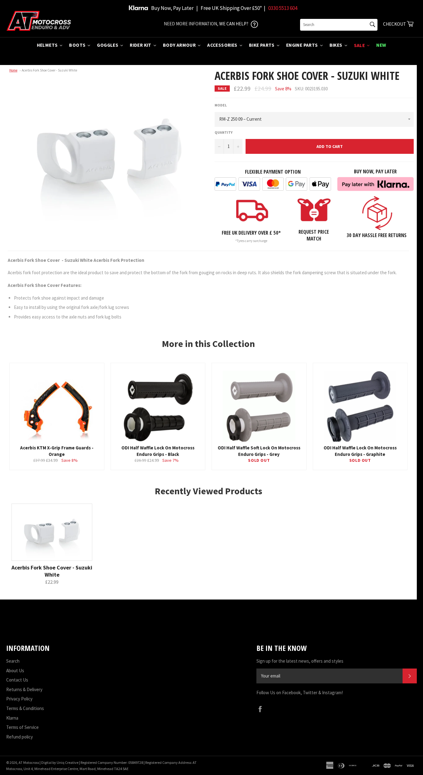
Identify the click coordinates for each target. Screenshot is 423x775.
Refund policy (19, 737)
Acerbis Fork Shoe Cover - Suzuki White (49, 70)
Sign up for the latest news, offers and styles (299, 661)
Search (13, 661)
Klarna (12, 718)
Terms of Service (22, 727)
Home (13, 70)
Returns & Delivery (24, 689)
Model (221, 105)
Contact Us (17, 680)
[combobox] (338, 25)
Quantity (224, 132)
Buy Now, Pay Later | (174, 8)
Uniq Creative (67, 762)
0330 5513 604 (282, 8)
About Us (15, 670)
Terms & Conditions (25, 708)
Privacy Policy (19, 699)
